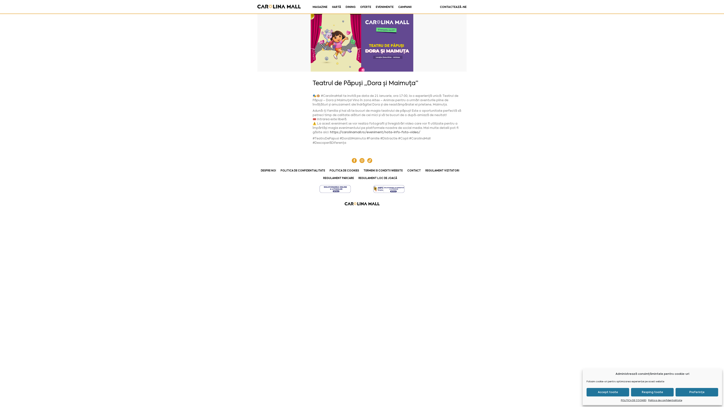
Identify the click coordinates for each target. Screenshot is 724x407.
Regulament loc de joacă (377, 178)
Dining (351, 7)
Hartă (336, 7)
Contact (414, 170)
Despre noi (268, 170)
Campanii (405, 7)
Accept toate (608, 392)
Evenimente (385, 7)
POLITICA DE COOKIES (633, 400)
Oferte (365, 7)
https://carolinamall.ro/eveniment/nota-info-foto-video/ (375, 132)
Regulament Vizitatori (442, 170)
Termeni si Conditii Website (383, 170)
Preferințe (697, 392)
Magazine (320, 7)
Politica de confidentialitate (665, 400)
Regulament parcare (338, 178)
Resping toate (652, 392)
